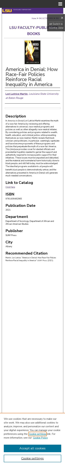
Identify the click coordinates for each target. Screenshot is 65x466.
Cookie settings (37, 434)
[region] (32, 439)
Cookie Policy (40, 437)
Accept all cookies (32, 448)
